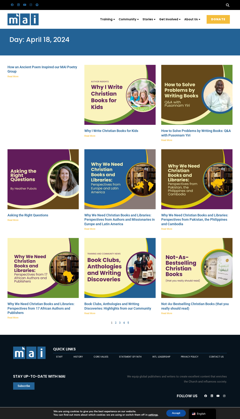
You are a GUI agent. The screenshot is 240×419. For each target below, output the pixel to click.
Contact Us (216, 356)
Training (106, 19)
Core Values (101, 356)
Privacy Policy (189, 356)
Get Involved (168, 19)
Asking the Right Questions (28, 215)
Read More (13, 76)
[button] (227, 5)
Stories (147, 19)
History (78, 356)
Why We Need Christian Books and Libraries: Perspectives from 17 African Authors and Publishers (41, 308)
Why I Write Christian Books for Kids (111, 131)
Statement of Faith (130, 356)
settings (153, 415)
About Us (191, 19)
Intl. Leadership (161, 356)
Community (127, 19)
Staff (59, 356)
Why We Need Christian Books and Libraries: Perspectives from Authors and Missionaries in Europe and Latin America (119, 219)
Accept (176, 413)
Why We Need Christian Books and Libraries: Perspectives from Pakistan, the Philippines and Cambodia (194, 219)
